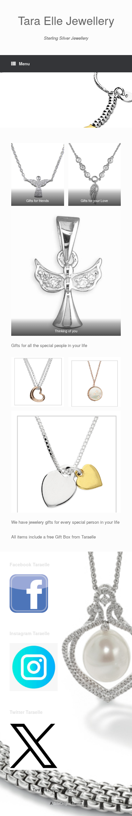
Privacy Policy (88, 789)
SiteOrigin (62, 803)
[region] (66, 100)
